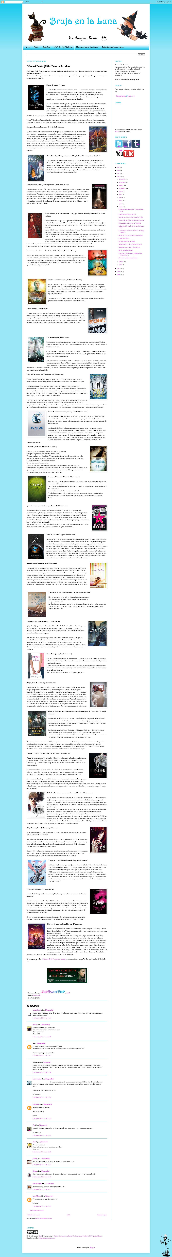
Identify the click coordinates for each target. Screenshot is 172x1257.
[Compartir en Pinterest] (38, 998)
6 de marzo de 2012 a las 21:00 (42, 1037)
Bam (34, 1142)
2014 (119, 170)
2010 (119, 271)
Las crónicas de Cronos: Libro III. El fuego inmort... (131, 231)
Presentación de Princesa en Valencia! (130, 223)
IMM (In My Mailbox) (63, 47)
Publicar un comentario (37, 1210)
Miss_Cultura (37, 1183)
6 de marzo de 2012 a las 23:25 (42, 1135)
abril (120, 204)
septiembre (122, 188)
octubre (121, 185)
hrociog (35, 1158)
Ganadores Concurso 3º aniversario (129, 247)
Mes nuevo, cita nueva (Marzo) (128, 258)
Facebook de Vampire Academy (54, 959)
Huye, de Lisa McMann (126, 250)
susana (35, 1025)
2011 (119, 268)
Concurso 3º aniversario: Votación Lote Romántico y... (130, 254)
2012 (119, 176)
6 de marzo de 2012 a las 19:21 (42, 1018)
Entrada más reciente (34, 1215)
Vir (34, 1125)
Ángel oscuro (37, 1079)
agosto (121, 191)
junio (120, 198)
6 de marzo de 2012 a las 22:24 (42, 1097)
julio (120, 194)
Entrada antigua (102, 1215)
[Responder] (49, 1010)
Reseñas (46, 47)
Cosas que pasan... (124, 238)
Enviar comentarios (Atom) (43, 1218)
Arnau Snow (37, 1010)
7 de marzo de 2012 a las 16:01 (42, 1189)
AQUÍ (117, 131)
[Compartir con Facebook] (36, 998)
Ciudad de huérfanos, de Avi (127, 214)
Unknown (36, 1104)
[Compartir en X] (34, 998)
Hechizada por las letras (87, 47)
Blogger (92, 1248)
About (36, 47)
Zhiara (35, 1171)
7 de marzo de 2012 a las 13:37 (42, 1164)
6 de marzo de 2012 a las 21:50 (42, 1072)
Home (27, 47)
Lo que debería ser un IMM (127, 241)
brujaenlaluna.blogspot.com (47, 1238)
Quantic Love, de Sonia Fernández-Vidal (131, 217)
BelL (40, 1236)
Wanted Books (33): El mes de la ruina (130, 244)
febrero (121, 262)
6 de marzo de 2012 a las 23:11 (42, 1118)
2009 (119, 274)
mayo (121, 201)
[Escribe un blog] (31, 998)
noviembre (122, 182)
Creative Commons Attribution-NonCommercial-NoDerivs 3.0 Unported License (78, 1236)
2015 (119, 167)
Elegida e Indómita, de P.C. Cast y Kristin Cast (131, 210)
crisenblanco (37, 1196)
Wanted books (36, 995)
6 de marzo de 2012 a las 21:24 (42, 1056)
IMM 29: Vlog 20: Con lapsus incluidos (131, 235)
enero (121, 265)
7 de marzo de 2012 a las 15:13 (42, 1177)
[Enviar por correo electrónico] (29, 998)
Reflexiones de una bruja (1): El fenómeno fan (131, 227)
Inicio (68, 1215)
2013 (119, 173)
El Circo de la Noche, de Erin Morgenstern (131, 220)
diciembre (122, 179)
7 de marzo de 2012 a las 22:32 (42, 1206)
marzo (121, 207)
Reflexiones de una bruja (113, 47)
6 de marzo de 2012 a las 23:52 (42, 1152)
